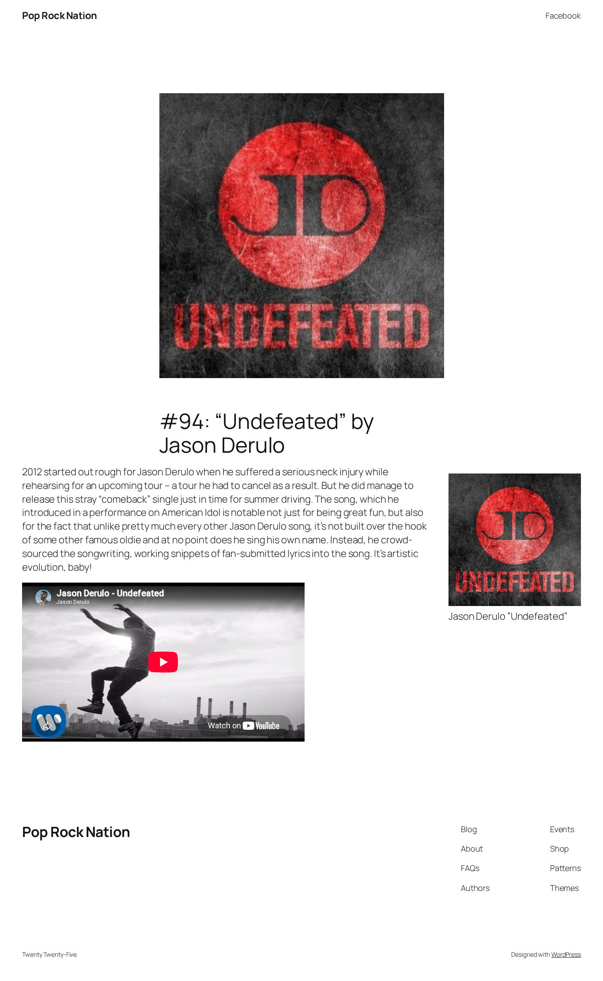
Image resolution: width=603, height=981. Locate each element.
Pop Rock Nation (59, 15)
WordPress (566, 954)
